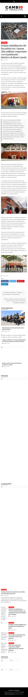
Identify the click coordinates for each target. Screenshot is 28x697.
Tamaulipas (4, 42)
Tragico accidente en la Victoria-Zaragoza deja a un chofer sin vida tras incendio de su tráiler (14, 340)
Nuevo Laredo (5, 275)
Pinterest (21, 281)
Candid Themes (19, 694)
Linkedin (5, 284)
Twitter (13, 281)
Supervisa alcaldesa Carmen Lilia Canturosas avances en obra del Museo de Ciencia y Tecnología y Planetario (15, 300)
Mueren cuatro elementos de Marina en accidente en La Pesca (12, 363)
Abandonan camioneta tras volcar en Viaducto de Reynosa (16, 636)
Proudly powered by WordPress (12, 692)
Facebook (5, 281)
